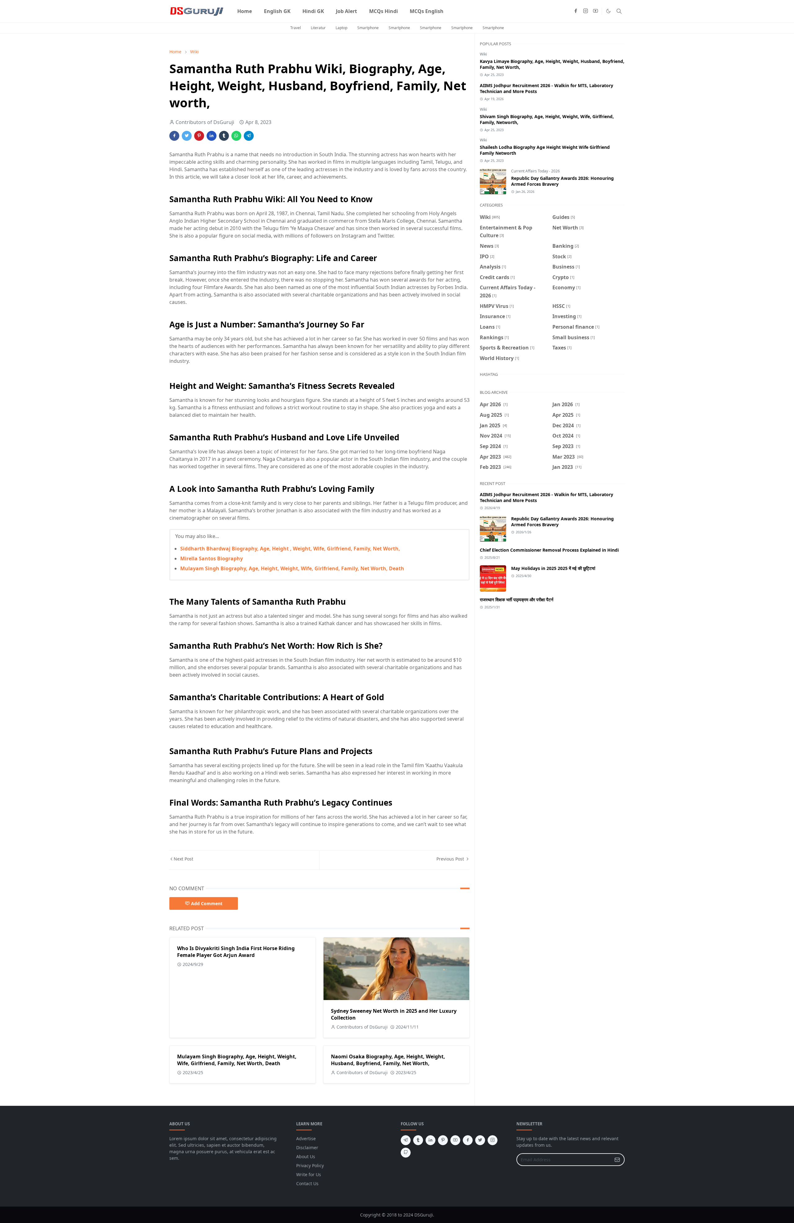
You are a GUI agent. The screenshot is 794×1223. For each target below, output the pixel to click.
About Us (305, 1156)
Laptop (341, 27)
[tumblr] (418, 1140)
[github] (406, 1153)
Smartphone (368, 27)
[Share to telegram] (249, 136)
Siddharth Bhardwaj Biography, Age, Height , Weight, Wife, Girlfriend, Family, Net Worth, (290, 548)
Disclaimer (307, 1147)
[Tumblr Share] (224, 136)
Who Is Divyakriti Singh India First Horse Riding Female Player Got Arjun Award (236, 951)
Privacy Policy (310, 1165)
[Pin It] (199, 136)
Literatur (318, 27)
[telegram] (406, 1140)
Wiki (483, 54)
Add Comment (206, 903)
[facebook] (576, 11)
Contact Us (307, 1183)
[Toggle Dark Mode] (608, 11)
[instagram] (586, 11)
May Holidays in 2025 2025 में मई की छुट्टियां (553, 568)
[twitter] (480, 1140)
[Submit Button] (617, 1159)
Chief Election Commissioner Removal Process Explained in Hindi (549, 550)
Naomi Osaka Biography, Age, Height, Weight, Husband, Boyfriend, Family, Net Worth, (388, 1060)
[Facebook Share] (174, 136)
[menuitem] (244, 11)
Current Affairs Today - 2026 (535, 171)
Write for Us (308, 1174)
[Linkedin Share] (211, 136)
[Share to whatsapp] (236, 136)
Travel (295, 27)
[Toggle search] (619, 11)
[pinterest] (443, 1140)
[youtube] (595, 11)
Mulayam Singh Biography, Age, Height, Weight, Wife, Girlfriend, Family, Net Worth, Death (292, 568)
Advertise (306, 1138)
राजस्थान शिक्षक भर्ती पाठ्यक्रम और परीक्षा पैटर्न (516, 600)
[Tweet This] (187, 136)
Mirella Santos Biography (211, 558)
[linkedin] (430, 1140)
